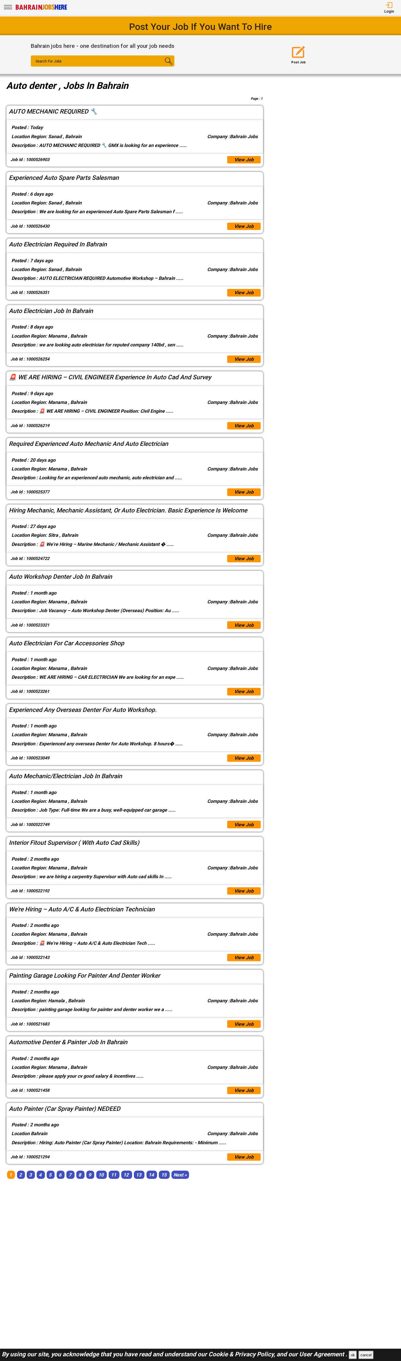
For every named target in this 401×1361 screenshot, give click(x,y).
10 (101, 1174)
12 (126, 1174)
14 (151, 1174)
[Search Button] (162, 66)
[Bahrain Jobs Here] (41, 9)
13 (138, 1174)
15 (163, 1174)
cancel (366, 1355)
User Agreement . (323, 1354)
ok (353, 1355)
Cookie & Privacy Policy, (242, 1354)
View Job (244, 159)
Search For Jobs (49, 61)
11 (113, 1174)
